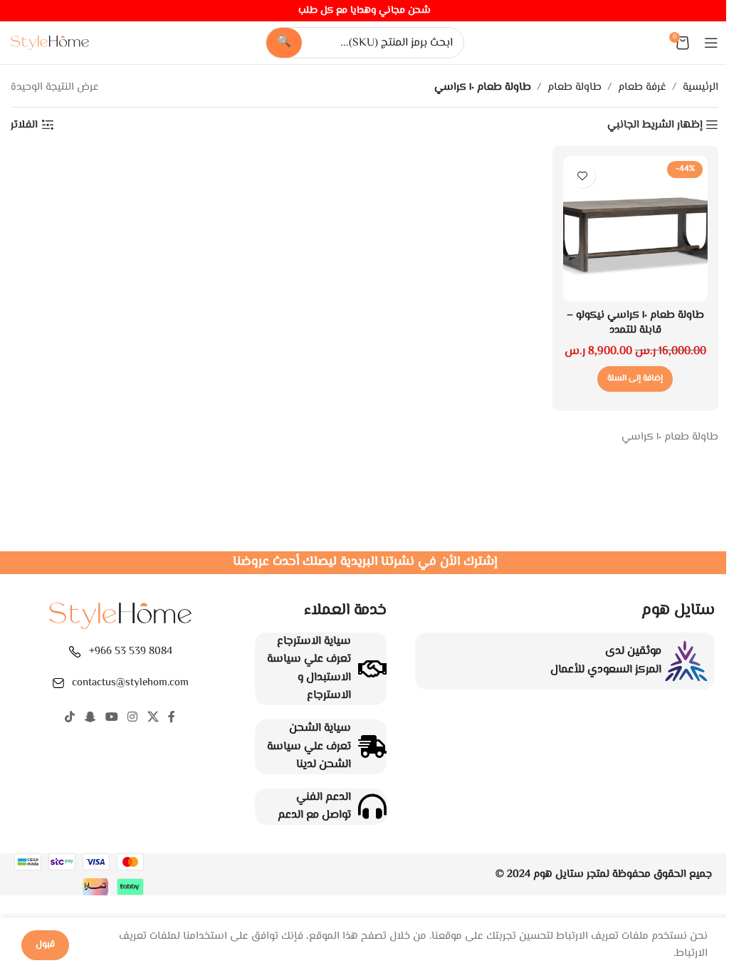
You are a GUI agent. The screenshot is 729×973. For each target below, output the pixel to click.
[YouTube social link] (111, 717)
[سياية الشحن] (372, 746)
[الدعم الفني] (372, 806)
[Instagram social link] (132, 717)
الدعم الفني (323, 797)
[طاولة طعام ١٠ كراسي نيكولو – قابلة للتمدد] (635, 228)
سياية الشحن (320, 728)
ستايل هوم (558, 874)
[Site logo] (50, 43)
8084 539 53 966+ (130, 651)
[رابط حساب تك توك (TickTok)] (70, 717)
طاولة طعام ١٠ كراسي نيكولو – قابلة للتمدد (635, 322)
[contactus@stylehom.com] (58, 683)
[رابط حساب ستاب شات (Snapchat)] (90, 717)
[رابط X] (152, 717)
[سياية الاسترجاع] (372, 669)
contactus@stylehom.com (130, 683)
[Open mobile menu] (711, 42)
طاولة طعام (574, 87)
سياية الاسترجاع (314, 641)
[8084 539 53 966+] (75, 652)
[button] (635, 379)
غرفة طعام (642, 87)
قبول (45, 944)
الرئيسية (700, 87)
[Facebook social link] (171, 717)
